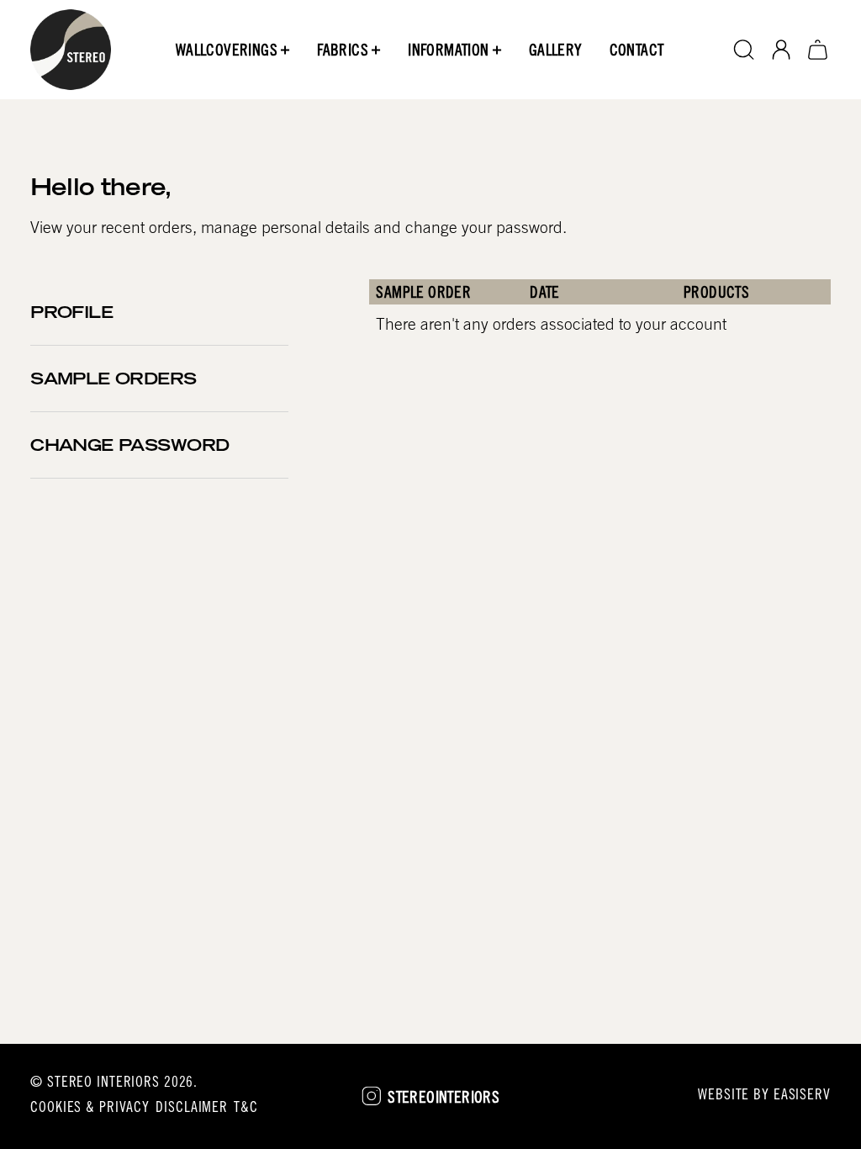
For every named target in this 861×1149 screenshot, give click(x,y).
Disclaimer (192, 1108)
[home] (70, 50)
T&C (246, 1108)
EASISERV (802, 1096)
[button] (233, 49)
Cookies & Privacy (90, 1108)
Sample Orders (113, 381)
